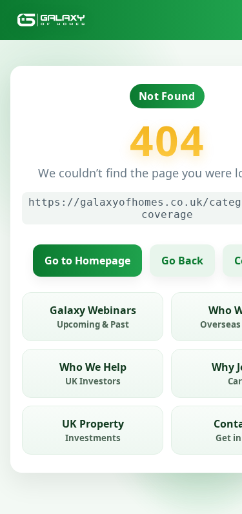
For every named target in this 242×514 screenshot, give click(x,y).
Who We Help (92, 373)
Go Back (182, 260)
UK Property (93, 430)
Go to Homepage (87, 260)
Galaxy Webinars (93, 316)
